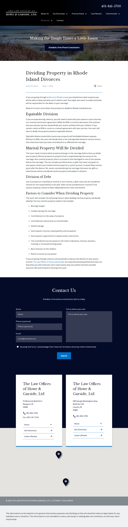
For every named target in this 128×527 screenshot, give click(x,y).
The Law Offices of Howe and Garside (48, 262)
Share (99, 86)
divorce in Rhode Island (58, 97)
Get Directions (30, 430)
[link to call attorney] (110, 6)
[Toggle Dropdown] (67, 13)
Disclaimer (67, 500)
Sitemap (56, 500)
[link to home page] (21, 12)
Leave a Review (30, 436)
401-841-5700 (32, 413)
